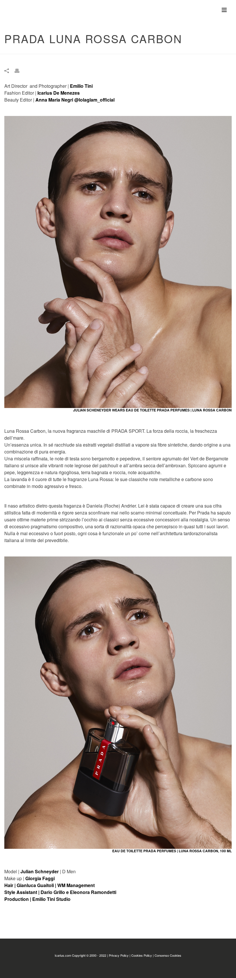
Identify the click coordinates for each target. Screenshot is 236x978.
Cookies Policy (141, 955)
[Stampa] (20, 70)
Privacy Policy (119, 955)
